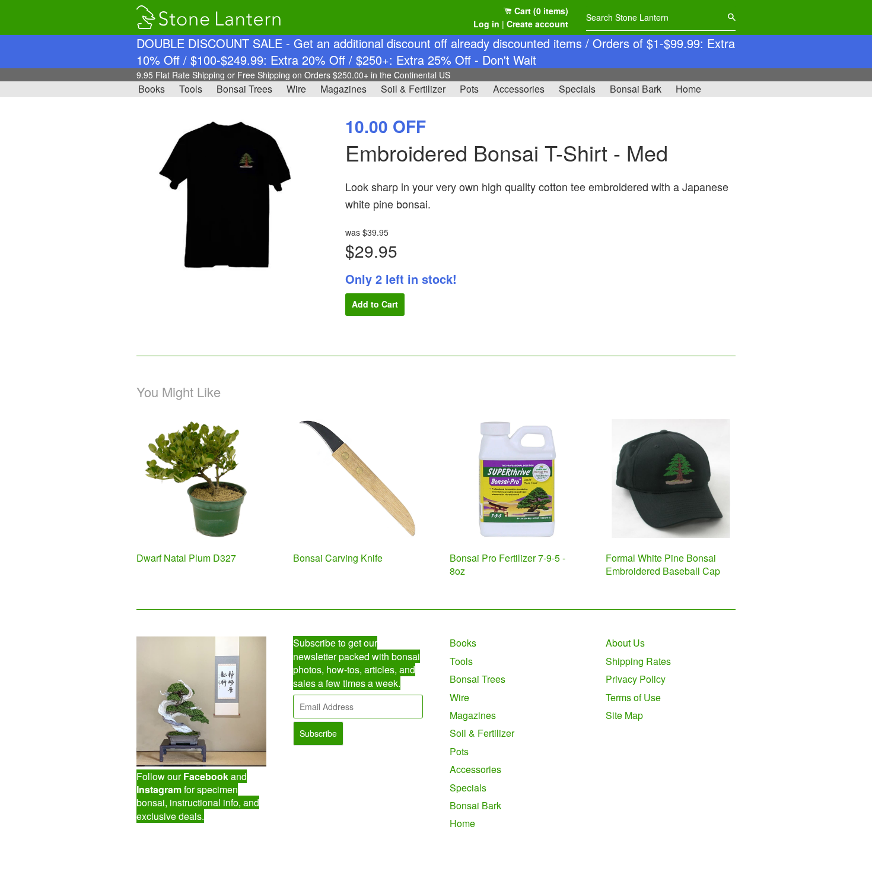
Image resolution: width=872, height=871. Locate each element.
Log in (486, 24)
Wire (296, 89)
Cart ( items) (540, 11)
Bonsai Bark (635, 89)
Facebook (205, 776)
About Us (625, 643)
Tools (190, 89)
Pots (469, 89)
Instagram (159, 789)
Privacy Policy (636, 679)
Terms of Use (633, 697)
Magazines (343, 89)
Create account (537, 24)
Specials (577, 89)
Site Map (624, 715)
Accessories (519, 89)
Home (688, 89)
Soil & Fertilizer (413, 89)
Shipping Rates (638, 661)
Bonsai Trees (244, 89)
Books (151, 89)
